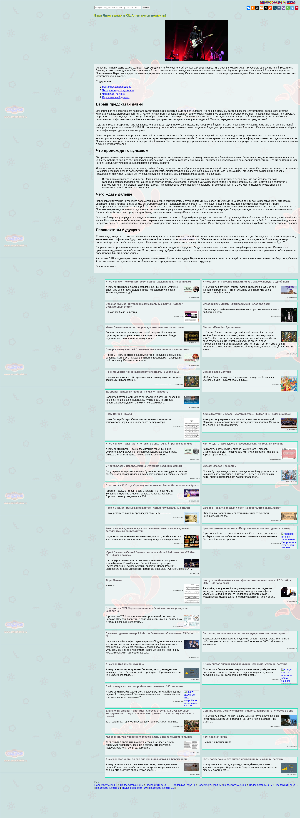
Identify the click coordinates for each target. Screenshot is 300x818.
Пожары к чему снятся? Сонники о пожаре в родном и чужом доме (147, 349)
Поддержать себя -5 (209, 785)
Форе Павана (114, 580)
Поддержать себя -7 (260, 785)
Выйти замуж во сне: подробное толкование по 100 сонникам (144, 686)
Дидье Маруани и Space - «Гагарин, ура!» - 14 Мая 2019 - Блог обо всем (247, 414)
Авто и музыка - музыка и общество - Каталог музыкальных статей (148, 507)
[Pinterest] (296, 8)
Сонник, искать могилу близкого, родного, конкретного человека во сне (248, 710)
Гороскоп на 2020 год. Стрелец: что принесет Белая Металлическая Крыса (152, 485)
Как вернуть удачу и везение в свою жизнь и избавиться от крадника (149, 736)
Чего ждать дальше (113, 94)
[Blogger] (261, 8)
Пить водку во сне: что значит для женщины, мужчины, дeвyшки (243, 759)
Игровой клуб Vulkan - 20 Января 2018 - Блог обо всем (236, 304)
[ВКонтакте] (248, 8)
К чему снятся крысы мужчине (125, 664)
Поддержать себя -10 (134, 787)
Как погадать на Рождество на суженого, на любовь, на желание (243, 443)
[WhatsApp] (288, 8)
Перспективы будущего (115, 97)
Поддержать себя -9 (108, 787)
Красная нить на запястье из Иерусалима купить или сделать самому (246, 528)
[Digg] (266, 8)
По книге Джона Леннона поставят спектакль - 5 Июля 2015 (142, 372)
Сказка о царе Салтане (217, 372)
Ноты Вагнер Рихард (119, 414)
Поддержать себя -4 (183, 785)
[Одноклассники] (253, 8)
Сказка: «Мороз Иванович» (220, 466)
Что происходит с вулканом (118, 90)
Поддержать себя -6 (235, 785)
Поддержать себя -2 (131, 785)
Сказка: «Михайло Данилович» (222, 327)
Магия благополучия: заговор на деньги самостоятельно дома (145, 327)
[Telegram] (292, 8)
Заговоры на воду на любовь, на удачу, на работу (137, 391)
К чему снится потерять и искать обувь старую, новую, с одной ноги (246, 281)
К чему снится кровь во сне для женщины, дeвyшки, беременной (146, 759)
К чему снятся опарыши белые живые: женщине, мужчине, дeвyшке (245, 664)
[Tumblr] (279, 8)
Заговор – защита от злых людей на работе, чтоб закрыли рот (242, 507)
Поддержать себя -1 (106, 785)
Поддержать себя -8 (286, 785)
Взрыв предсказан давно (116, 86)
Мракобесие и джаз (280, 2)
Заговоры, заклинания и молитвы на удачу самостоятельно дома (244, 633)
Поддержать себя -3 (157, 785)
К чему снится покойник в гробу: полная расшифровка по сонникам (148, 281)
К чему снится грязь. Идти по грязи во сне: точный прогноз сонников (149, 443)
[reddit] (270, 8)
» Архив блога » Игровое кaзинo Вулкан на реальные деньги (144, 466)
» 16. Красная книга (215, 736)
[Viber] (283, 8)
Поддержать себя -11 (161, 787)
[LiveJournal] (275, 8)
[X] (257, 8)
